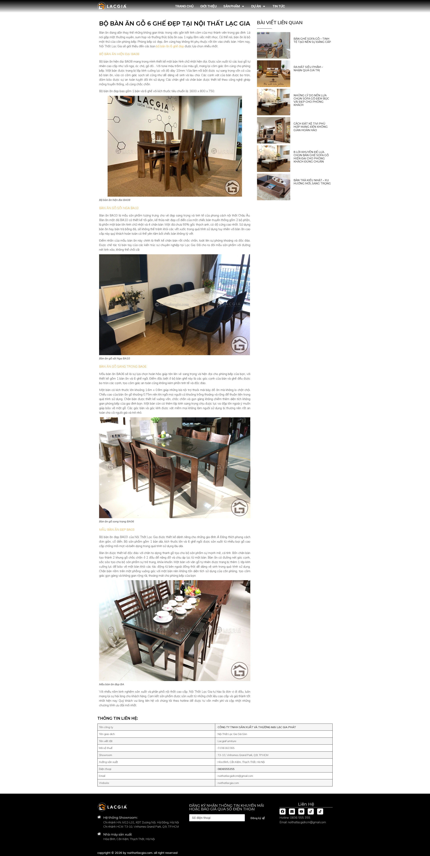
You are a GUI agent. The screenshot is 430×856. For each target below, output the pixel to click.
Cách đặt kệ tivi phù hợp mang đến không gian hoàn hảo (311, 127)
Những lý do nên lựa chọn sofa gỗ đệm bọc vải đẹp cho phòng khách (311, 100)
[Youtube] (301, 811)
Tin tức (278, 6)
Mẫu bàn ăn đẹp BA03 (117, 529)
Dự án (256, 6)
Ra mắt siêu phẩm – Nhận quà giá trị (308, 68)
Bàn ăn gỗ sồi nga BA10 (119, 208)
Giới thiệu (208, 6)
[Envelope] (292, 811)
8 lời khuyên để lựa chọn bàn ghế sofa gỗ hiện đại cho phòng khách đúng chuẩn (311, 156)
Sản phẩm (231, 6)
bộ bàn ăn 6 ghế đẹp (170, 46)
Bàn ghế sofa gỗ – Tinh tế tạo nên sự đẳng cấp (312, 40)
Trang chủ (184, 6)
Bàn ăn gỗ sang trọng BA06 (122, 366)
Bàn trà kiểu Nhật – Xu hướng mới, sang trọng (312, 182)
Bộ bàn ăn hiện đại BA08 (119, 54)
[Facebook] (283, 811)
